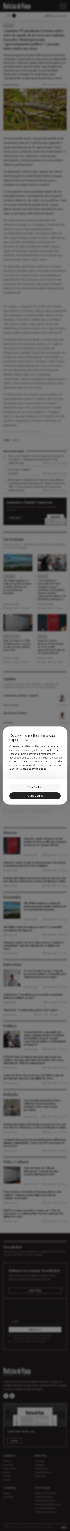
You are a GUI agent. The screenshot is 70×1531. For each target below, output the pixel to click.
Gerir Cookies (35, 787)
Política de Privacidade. (33, 768)
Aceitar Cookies (35, 795)
